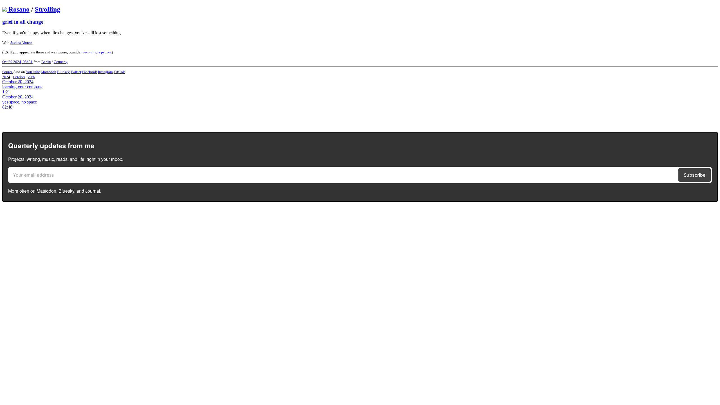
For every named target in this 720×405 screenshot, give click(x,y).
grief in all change (22, 22)
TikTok (119, 72)
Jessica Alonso (21, 42)
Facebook (89, 72)
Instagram (105, 72)
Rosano (19, 9)
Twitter (76, 72)
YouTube (33, 72)
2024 (6, 77)
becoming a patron (96, 52)
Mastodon (48, 72)
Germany (61, 62)
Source (7, 72)
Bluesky (63, 72)
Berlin (46, 62)
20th (31, 77)
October (19, 77)
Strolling (47, 9)
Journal (92, 191)
